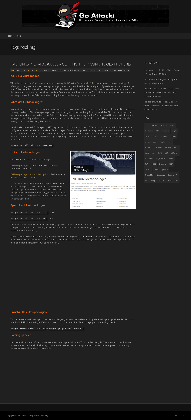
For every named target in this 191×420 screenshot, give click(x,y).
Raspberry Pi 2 (84, 83)
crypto (174, 131)
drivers (147, 142)
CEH (40, 70)
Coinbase (165, 131)
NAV (146, 164)
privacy (165, 169)
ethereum (149, 147)
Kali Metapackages (19, 165)
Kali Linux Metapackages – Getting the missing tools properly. (71, 64)
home (18, 36)
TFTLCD (161, 180)
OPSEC (76, 70)
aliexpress (154, 125)
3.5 (146, 125)
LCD (166, 153)
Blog (10, 36)
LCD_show (149, 158)
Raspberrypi (108, 70)
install (60, 70)
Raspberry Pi (98, 70)
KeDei (160, 153)
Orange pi (162, 164)
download (164, 136)
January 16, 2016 (19, 70)
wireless (126, 70)
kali (65, 70)
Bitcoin (172, 125)
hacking (46, 70)
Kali (32, 70)
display (155, 136)
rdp (115, 70)
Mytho (70, 70)
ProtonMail (149, 175)
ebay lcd (162, 142)
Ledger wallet (160, 158)
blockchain (149, 131)
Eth (170, 142)
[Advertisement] (73, 277)
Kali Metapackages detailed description (29, 174)
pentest (89, 70)
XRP (176, 180)
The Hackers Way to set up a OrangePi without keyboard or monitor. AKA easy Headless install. (161, 105)
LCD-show (174, 153)
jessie (147, 153)
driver (174, 136)
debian (147, 136)
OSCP (83, 70)
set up (120, 70)
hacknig (53, 70)
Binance (164, 125)
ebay (155, 142)
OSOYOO (148, 169)
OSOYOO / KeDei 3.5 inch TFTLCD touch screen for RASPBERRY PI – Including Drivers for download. (161, 92)
